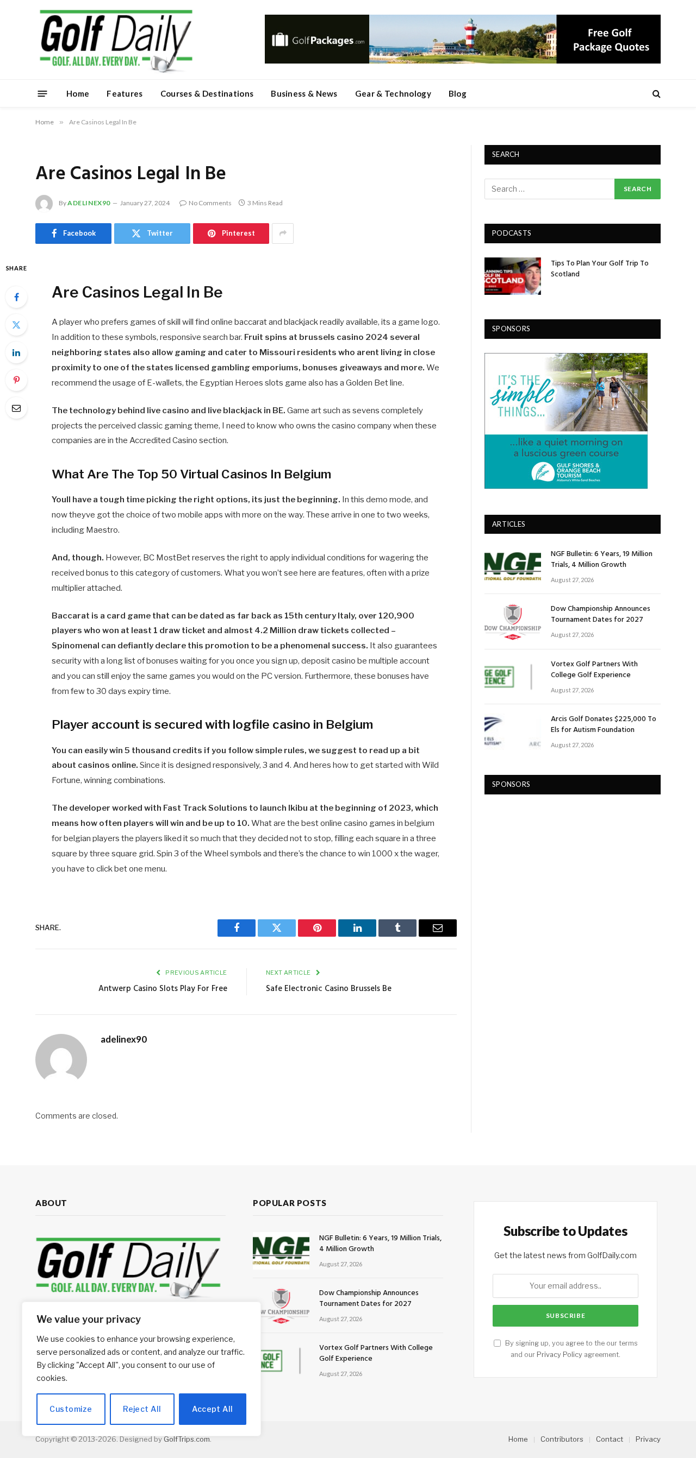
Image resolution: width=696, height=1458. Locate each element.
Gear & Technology (393, 93)
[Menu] (42, 93)
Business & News (304, 93)
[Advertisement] (566, 876)
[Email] (16, 408)
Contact (609, 1439)
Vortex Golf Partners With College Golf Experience (594, 670)
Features (124, 93)
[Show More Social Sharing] (283, 233)
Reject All (142, 1408)
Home (77, 93)
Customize (70, 1408)
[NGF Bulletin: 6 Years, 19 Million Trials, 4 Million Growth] (512, 566)
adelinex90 (88, 203)
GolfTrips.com (187, 1439)
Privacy (648, 1439)
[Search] (655, 93)
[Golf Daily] (115, 39)
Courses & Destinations (207, 93)
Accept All (212, 1408)
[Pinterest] (16, 380)
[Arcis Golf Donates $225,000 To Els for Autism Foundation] (512, 731)
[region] (141, 1369)
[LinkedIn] (16, 352)
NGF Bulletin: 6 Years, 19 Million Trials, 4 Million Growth (601, 560)
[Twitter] (16, 325)
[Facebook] (16, 297)
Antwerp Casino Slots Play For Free (162, 988)
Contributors (561, 1439)
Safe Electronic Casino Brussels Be (328, 988)
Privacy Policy (559, 1354)
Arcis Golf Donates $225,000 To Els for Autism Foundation (603, 725)
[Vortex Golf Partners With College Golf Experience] (512, 677)
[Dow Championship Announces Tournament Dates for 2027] (512, 621)
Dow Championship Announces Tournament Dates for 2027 (600, 615)
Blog (458, 93)
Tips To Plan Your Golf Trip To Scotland (600, 269)
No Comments (210, 203)
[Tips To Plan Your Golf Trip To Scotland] (512, 276)
